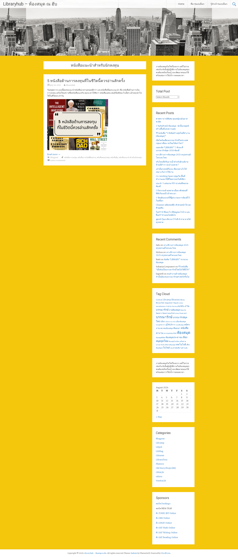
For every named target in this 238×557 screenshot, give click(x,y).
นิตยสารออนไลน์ (169, 313)
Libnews (160, 455)
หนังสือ (184, 328)
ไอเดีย (185, 348)
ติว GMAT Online (164, 523)
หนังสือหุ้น (114, 157)
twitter (181, 303)
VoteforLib (161, 480)
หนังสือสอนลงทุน (103, 157)
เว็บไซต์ (166, 347)
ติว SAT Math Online (165, 527)
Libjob (159, 447)
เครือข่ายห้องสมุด (169, 345)
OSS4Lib (160, 472)
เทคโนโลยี (181, 344)
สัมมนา (176, 328)
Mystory (160, 464)
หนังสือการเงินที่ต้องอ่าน (87, 157)
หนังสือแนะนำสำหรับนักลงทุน (130, 157)
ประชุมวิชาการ (161, 325)
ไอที (181, 348)
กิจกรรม (174, 306)
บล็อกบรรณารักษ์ (170, 321)
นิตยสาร (159, 313)
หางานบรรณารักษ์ (170, 333)
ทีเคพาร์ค (183, 310)
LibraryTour (161, 459)
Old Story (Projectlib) (166, 468)
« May (159, 417)
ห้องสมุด (183, 332)
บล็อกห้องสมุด (181, 322)
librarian (175, 299)
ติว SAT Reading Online (167, 537)
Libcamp (167, 299)
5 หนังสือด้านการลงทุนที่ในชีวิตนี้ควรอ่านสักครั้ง (86, 81)
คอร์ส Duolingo (163, 503)
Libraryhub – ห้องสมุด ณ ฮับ (30, 4)
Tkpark (175, 303)
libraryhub (70, 85)
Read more (53, 154)
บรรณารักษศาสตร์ (181, 313)
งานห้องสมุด (174, 310)
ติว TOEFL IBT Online (166, 513)
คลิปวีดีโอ (180, 306)
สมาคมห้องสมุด (166, 328)
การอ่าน (168, 306)
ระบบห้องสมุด (180, 325)
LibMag (159, 451)
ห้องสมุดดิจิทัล (160, 337)
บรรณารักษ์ (164, 317)
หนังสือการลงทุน (70, 157)
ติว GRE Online (163, 518)
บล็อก (163, 321)
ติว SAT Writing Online (166, 532)
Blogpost (54, 157)
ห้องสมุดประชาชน (174, 337)
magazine (169, 303)
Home (181, 4)
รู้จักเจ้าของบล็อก (219, 4)
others (159, 476)
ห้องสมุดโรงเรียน (174, 341)
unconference (160, 306)
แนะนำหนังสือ (175, 348)
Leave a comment (57, 160)
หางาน (159, 332)
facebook (159, 300)
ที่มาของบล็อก (197, 4)
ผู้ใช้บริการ (170, 324)
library (182, 300)
